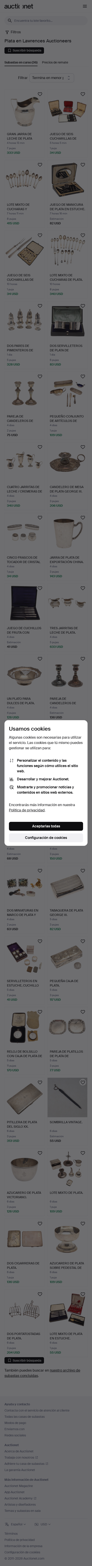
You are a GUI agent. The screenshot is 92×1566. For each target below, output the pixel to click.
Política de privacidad (27, 810)
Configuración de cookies (46, 837)
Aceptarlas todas (46, 826)
